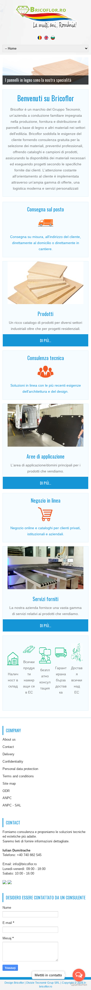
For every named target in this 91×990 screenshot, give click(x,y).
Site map (9, 783)
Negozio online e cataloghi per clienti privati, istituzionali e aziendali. (45, 531)
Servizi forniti (45, 599)
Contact (8, 747)
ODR (6, 791)
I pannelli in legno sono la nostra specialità (38, 80)
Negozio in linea (45, 500)
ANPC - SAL (12, 805)
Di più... (45, 340)
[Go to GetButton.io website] (79, 984)
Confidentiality (13, 761)
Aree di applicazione (45, 456)
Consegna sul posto (45, 209)
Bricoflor (19, 982)
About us (9, 739)
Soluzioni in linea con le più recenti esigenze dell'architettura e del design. (45, 388)
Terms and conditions (18, 776)
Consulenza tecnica (45, 358)
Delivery (8, 754)
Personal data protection (20, 769)
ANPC (7, 798)
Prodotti (45, 314)
